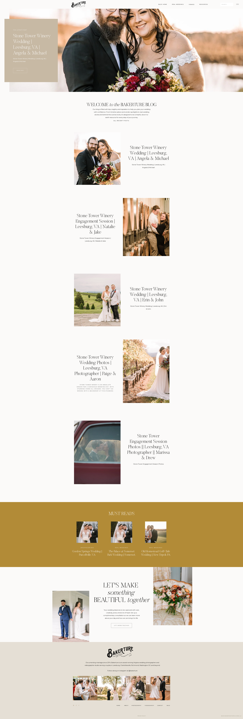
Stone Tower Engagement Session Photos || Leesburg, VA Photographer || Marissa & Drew (148, 447)
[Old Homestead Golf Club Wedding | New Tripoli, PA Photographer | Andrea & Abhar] (155, 532)
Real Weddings (121, 547)
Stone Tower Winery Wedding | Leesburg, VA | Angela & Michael (148, 153)
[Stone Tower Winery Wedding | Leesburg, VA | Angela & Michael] (97, 158)
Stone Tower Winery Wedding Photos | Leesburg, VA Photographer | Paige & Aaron (95, 368)
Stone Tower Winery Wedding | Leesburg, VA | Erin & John (148, 295)
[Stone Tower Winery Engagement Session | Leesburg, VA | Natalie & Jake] (146, 227)
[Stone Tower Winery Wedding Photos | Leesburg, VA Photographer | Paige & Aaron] (146, 371)
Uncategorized (87, 547)
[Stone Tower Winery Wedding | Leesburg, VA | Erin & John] (97, 300)
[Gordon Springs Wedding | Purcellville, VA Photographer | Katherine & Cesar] (87, 532)
